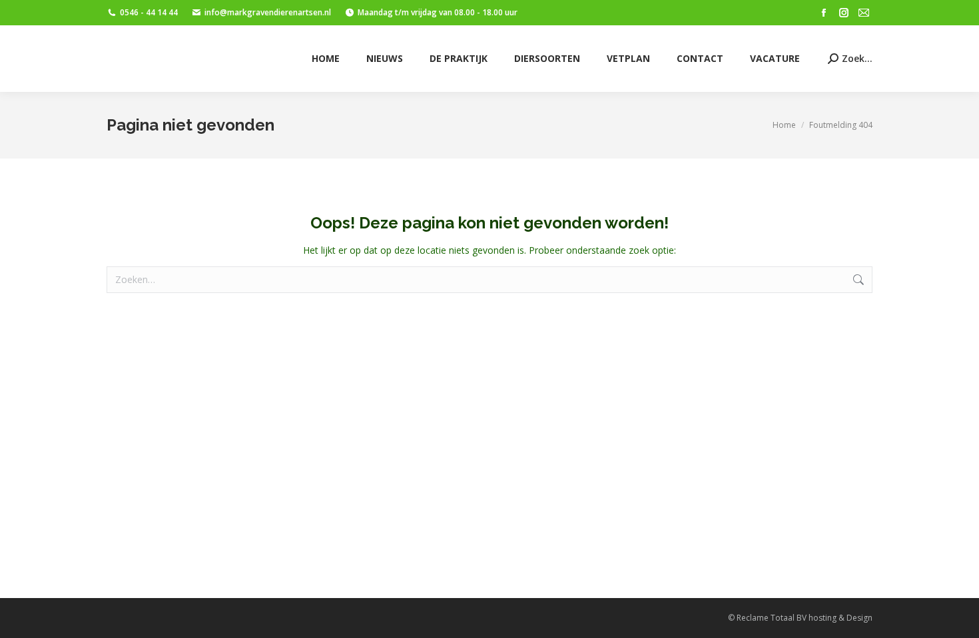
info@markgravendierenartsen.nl (267, 12)
